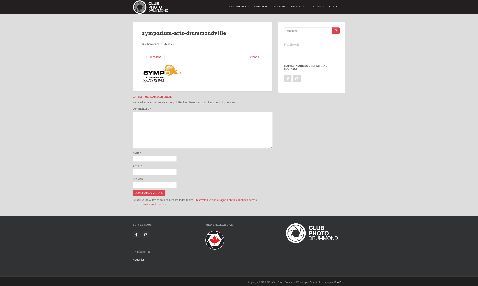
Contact (334, 6)
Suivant (252, 57)
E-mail (137, 165)
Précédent (154, 57)
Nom (137, 152)
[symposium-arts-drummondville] (162, 73)
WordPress (339, 282)
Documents (317, 6)
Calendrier (260, 6)
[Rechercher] (336, 30)
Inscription (297, 6)
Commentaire (142, 108)
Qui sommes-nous (238, 6)
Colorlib (314, 282)
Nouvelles (139, 259)
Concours (279, 6)
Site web (138, 179)
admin (171, 44)
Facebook (291, 44)
